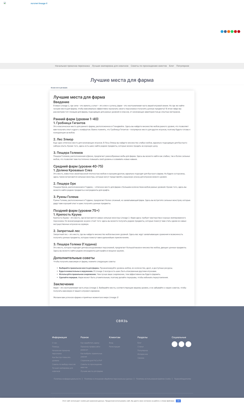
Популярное (182, 66)
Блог (171, 66)
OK (178, 401)
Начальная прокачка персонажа (72, 66)
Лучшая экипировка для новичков (110, 66)
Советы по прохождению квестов (149, 66)
